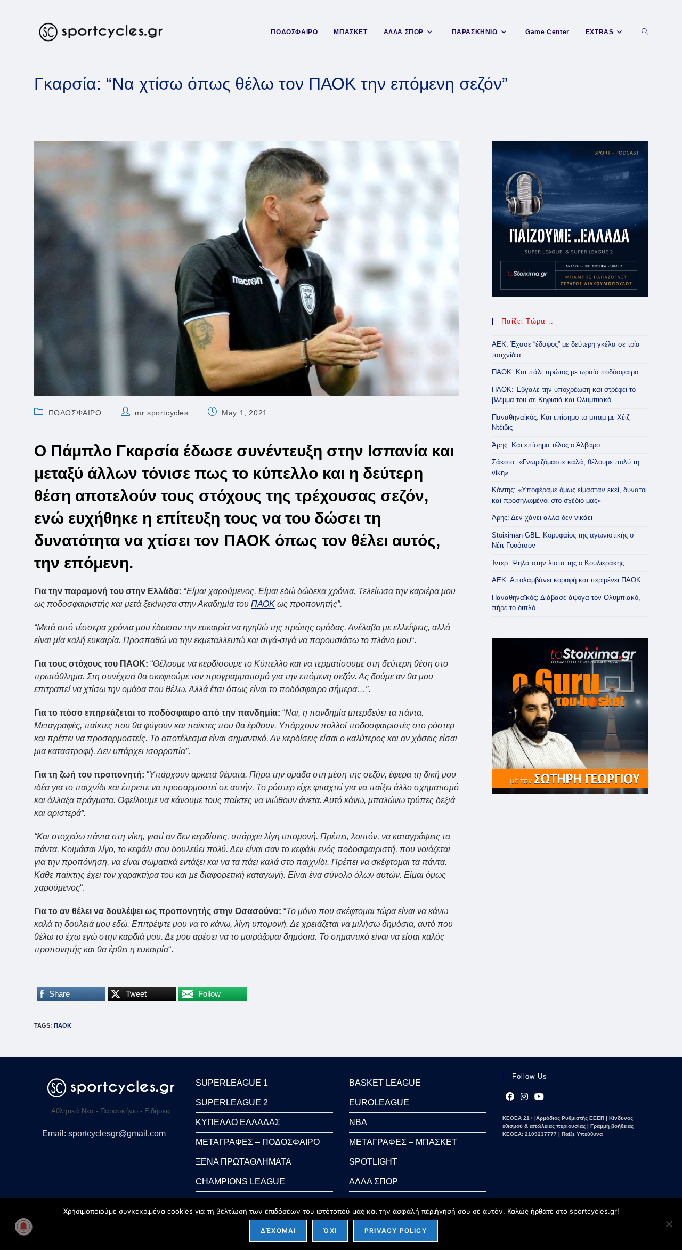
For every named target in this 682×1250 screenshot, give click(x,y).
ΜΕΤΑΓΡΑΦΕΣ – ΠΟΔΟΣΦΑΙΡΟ (258, 1142)
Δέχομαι (278, 1231)
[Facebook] (510, 1097)
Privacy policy (395, 1231)
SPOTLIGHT (373, 1161)
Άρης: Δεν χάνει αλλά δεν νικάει (542, 518)
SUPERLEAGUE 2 (232, 1102)
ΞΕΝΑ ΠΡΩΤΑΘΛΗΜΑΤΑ (243, 1161)
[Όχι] (668, 1224)
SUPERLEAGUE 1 (232, 1082)
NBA (358, 1122)
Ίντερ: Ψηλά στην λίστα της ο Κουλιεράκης (558, 563)
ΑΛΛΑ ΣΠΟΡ (373, 1181)
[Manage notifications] (23, 1226)
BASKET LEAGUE (385, 1082)
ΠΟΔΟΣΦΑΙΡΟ (75, 412)
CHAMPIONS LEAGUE (240, 1181)
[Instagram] (524, 1097)
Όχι (330, 1231)
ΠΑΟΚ (263, 603)
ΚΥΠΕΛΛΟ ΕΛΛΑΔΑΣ (238, 1122)
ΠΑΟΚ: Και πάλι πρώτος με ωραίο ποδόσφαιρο (565, 372)
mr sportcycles (161, 412)
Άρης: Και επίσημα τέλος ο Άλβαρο (546, 445)
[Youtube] (539, 1097)
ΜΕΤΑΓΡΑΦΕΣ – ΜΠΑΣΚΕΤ (403, 1142)
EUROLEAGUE (379, 1102)
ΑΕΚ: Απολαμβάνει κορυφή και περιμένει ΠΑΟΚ (566, 580)
